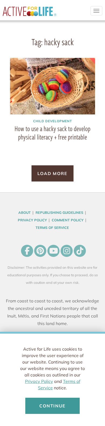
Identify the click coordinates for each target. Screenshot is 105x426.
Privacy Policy (39, 381)
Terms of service (52, 227)
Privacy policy (32, 220)
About (24, 212)
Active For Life (30, 13)
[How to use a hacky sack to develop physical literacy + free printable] (52, 86)
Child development (52, 121)
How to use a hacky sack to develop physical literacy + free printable (52, 132)
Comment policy (67, 220)
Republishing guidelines (59, 212)
